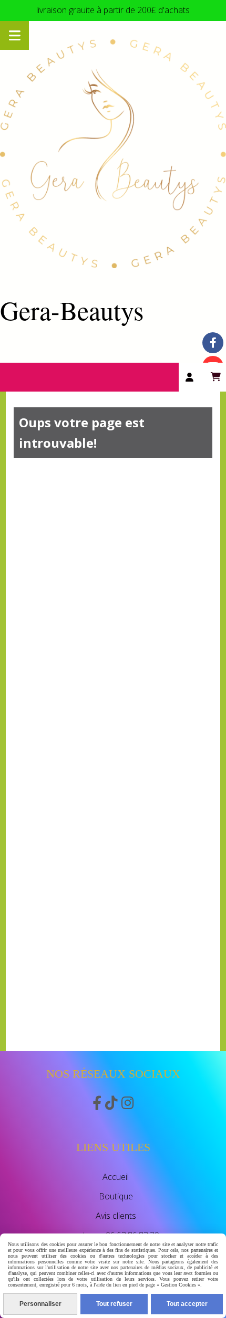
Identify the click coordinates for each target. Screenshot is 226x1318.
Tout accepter (187, 1304)
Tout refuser (114, 1304)
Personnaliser (40, 1304)
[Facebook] (212, 342)
